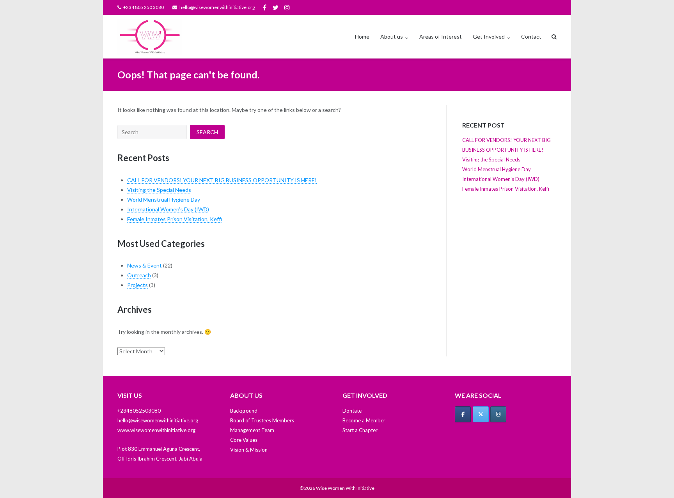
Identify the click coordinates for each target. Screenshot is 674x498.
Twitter (275, 7)
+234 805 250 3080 (143, 7)
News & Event (144, 265)
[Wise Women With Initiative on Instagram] (498, 414)
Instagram (287, 7)
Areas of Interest (440, 36)
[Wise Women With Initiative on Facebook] (463, 414)
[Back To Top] (654, 479)
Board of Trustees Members (262, 420)
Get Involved (489, 36)
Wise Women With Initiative (345, 488)
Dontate (352, 411)
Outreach (139, 275)
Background (243, 411)
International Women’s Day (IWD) (168, 209)
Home (362, 36)
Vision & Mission (249, 450)
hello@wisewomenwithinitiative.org (217, 7)
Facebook (264, 7)
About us (391, 36)
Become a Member (363, 420)
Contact (531, 36)
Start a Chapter (360, 430)
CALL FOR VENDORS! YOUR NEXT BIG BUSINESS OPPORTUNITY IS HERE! (222, 180)
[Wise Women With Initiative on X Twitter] (481, 414)
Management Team (252, 430)
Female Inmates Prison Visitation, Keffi (174, 219)
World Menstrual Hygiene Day (163, 199)
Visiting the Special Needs (159, 189)
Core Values (243, 440)
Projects (137, 285)
